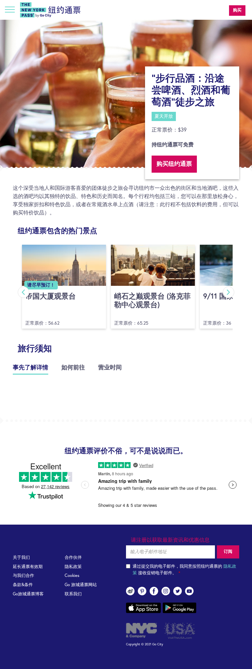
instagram (165, 591)
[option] (126, 94)
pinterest (142, 591)
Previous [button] (23, 292)
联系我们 (73, 594)
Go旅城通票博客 (28, 594)
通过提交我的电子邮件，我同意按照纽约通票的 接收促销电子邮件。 (184, 569)
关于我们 (21, 558)
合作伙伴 (73, 558)
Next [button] (228, 292)
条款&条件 (23, 585)
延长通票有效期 (28, 567)
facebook (154, 591)
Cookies (72, 576)
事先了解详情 (30, 368)
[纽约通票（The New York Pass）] (50, 9)
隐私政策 (73, 567)
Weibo (130, 591)
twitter (177, 591)
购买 (237, 10)
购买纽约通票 (174, 164)
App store (143, 608)
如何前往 (73, 368)
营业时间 (110, 368)
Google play (179, 608)
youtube (189, 591)
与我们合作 (23, 576)
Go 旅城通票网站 (81, 585)
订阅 (228, 552)
